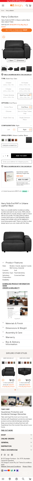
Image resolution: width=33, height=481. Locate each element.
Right (10, 125)
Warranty (10, 337)
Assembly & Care (14, 332)
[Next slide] (31, 50)
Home (2, 10)
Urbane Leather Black (14, 135)
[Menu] (4, 478)
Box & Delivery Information (13, 343)
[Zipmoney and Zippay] (17, 470)
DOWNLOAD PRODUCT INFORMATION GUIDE (16, 285)
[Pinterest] (12, 454)
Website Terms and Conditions (11, 466)
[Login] (17, 478)
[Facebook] (1, 454)
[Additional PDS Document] (17, 305)
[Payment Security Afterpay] (12, 470)
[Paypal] (14, 470)
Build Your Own (9, 78)
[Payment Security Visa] (5, 470)
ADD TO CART (21, 156)
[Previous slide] (2, 50)
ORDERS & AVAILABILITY (11, 288)
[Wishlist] (14, 381)
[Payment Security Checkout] (2, 470)
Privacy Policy (27, 466)
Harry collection (10, 10)
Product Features (14, 262)
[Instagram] (5, 454)
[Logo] (16, 5)
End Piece (9, 103)
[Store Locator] (11, 478)
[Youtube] (8, 455)
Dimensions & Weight (16, 328)
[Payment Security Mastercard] (9, 470)
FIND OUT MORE (7, 430)
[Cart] (30, 478)
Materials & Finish (14, 323)
